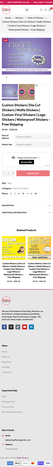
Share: (5, 193)
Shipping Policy (8, 401)
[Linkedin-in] (31, 327)
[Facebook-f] (4, 327)
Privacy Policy (8, 407)
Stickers (19, 17)
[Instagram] (11, 327)
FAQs (4, 396)
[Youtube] (24, 327)
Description (8, 205)
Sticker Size (7, 144)
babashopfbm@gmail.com (18, 440)
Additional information (14, 212)
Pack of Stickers (36, 17)
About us (5, 356)
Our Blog (6, 367)
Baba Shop (6, 362)
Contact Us (7, 372)
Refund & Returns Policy (12, 412)
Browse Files (26, 162)
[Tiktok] (17, 327)
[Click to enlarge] (6, 77)
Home (8, 17)
